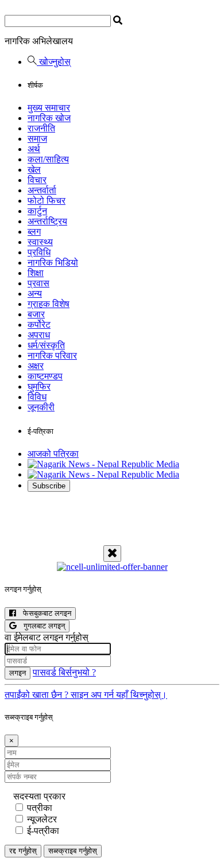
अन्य (35, 293)
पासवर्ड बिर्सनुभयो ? (64, 672)
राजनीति (41, 128)
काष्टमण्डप (45, 376)
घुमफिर (39, 386)
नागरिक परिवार (52, 355)
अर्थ (34, 149)
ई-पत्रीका (43, 831)
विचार (37, 180)
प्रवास (38, 283)
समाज (37, 138)
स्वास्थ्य (40, 242)
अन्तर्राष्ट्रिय (47, 221)
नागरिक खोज (49, 118)
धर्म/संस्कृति (46, 345)
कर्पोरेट (39, 324)
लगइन (17, 673)
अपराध (39, 335)
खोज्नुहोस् (54, 62)
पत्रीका (39, 808)
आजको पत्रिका (53, 454)
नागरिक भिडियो (53, 262)
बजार (36, 314)
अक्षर (36, 366)
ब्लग (34, 231)
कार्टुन (37, 211)
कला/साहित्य (48, 159)
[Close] (112, 553)
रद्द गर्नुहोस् (23, 851)
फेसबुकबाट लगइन (43, 613)
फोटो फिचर (46, 200)
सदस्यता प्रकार (39, 796)
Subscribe (48, 486)
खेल (34, 169)
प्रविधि (39, 252)
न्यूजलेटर (42, 819)
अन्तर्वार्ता (42, 190)
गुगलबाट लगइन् (41, 626)
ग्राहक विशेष (48, 304)
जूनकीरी (41, 407)
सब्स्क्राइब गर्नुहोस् (72, 851)
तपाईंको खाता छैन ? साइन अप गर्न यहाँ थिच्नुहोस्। (86, 695)
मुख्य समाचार (49, 107)
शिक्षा (36, 273)
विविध (37, 397)
